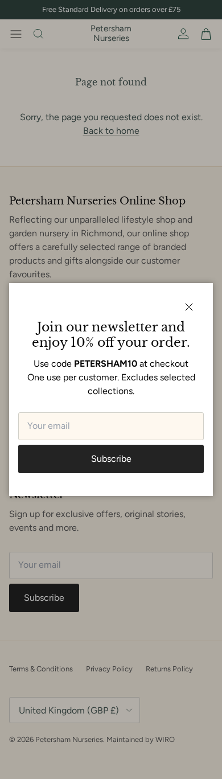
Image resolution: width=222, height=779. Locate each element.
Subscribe (111, 458)
